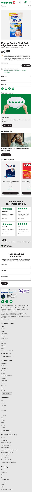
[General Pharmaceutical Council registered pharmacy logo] (13, 291)
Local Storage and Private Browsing (10, 450)
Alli (2, 400)
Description (4, 76)
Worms (3, 390)
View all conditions (6, 393)
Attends (3, 403)
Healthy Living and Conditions (8, 462)
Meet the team (4, 472)
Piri (2, 417)
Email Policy (4, 482)
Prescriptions (4, 338)
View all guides (6, 155)
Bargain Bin (4, 326)
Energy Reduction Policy (7, 459)
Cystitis (3, 373)
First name (4, 264)
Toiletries (3, 346)
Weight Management (6, 353)
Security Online (5, 447)
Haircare (3, 331)
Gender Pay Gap (5, 455)
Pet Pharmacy (4, 333)
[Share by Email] (13, 88)
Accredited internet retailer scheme (13, 311)
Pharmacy (3, 336)
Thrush (2, 388)
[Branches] (20, 2)
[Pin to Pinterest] (9, 88)
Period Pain (4, 385)
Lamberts (3, 410)
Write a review (7, 125)
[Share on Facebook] (2, 88)
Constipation (4, 368)
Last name (3, 270)
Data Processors (5, 457)
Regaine (3, 420)
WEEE (2, 484)
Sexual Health (4, 341)
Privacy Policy (4, 440)
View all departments (6, 356)
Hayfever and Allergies (6, 375)
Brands (7, 47)
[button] (29, 2)
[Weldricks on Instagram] (6, 301)
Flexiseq (3, 408)
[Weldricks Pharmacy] (8, 2)
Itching (3, 383)
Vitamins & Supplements (7, 350)
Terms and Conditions (6, 442)
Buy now (10, 193)
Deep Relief (4, 405)
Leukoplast (4, 413)
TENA (2, 422)
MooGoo (3, 415)
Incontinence (4, 380)
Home (2, 47)
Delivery (3, 477)
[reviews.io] (6, 246)
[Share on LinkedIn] (6, 88)
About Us (3, 469)
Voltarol (3, 427)
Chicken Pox (4, 366)
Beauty (3, 328)
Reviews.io (21, 242)
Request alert (26, 65)
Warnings (3, 84)
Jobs (2, 487)
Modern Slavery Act (6, 445)
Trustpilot (28, 242)
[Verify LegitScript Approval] (3, 296)
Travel (2, 348)
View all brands (5, 430)
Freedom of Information (7, 452)
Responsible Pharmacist (7, 489)
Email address (4, 63)
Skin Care (3, 343)
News (2, 474)
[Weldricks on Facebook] (2, 301)
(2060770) (25, 305)
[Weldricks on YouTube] (11, 301)
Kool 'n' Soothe (14, 47)
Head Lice (3, 378)
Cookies (3, 437)
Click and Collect (5, 479)
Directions (3, 80)
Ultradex (3, 425)
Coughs (3, 370)
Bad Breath (3, 363)
